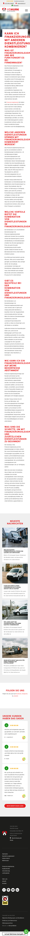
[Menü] (26, 10)
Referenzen (5, 860)
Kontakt (4, 883)
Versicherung (6, 871)
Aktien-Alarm (6, 858)
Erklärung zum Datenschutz (9, 920)
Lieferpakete (5, 873)
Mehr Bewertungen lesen (15, 806)
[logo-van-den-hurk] (12, 10)
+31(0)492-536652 (9, 3)
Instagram (24, 693)
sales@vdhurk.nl (21, 3)
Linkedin (15, 696)
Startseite (5, 854)
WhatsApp (15, 5)
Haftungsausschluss (7, 923)
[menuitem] (15, 1)
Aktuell (4, 881)
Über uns (4, 879)
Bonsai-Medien (12, 925)
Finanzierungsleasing (12, 102)
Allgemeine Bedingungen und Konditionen (13, 918)
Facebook (18, 693)
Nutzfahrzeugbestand (8, 856)
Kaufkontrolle (6, 868)
